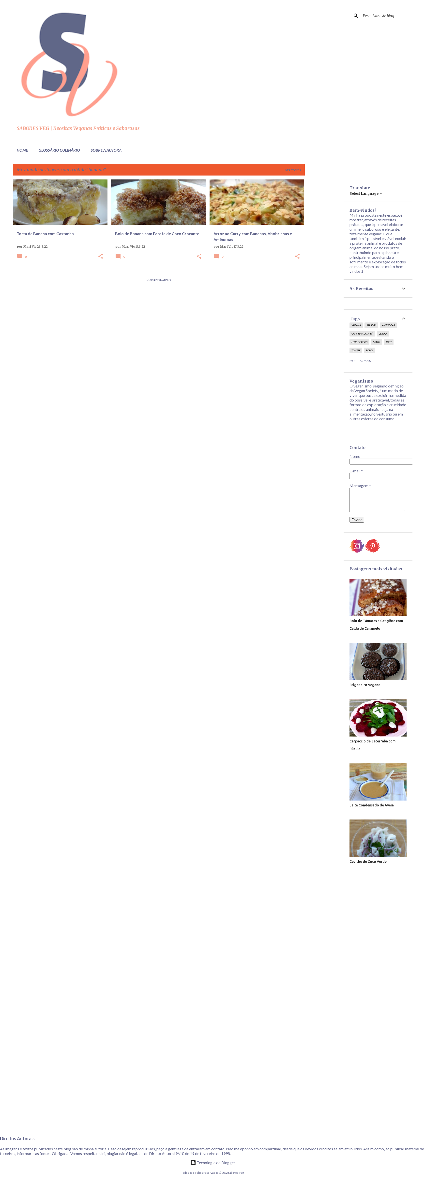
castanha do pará (362, 333)
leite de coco (359, 341)
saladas (371, 325)
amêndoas (388, 325)
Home (22, 150)
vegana (356, 325)
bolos (369, 350)
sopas (376, 341)
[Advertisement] (324, 253)
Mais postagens (159, 280)
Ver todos (293, 170)
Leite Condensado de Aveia (371, 805)
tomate (355, 350)
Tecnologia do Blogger (215, 1162)
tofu (389, 341)
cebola (383, 333)
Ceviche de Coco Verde (368, 862)
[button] (101, 256)
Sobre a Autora (106, 150)
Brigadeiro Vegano (364, 685)
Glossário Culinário (59, 150)
